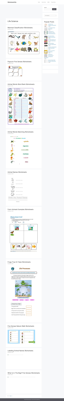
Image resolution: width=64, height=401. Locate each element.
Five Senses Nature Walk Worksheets (21, 326)
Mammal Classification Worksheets (20, 28)
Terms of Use (44, 2)
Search (45, 7)
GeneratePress (37, 399)
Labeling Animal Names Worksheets (20, 351)
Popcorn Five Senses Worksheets (19, 61)
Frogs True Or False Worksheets (19, 262)
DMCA (48, 2)
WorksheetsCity (12, 2)
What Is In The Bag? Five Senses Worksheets (24, 373)
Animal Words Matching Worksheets (20, 132)
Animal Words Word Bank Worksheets (21, 84)
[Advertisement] (24, 11)
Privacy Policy (53, 2)
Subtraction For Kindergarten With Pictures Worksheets (51, 32)
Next (11, 395)
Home (39, 2)
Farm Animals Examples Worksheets (20, 209)
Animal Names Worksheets (17, 172)
